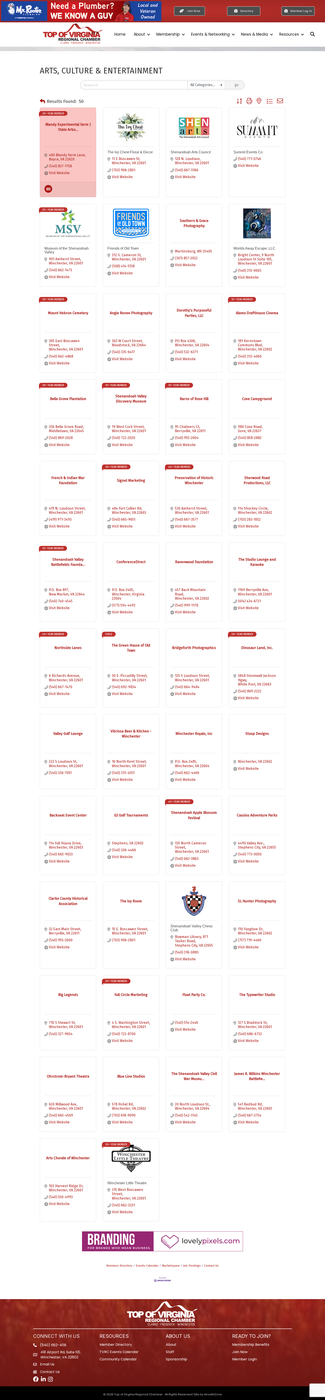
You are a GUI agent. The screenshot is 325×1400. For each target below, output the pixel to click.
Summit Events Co (248, 152)
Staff (170, 1351)
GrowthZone (213, 1394)
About (139, 34)
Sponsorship (176, 1359)
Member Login (244, 1359)
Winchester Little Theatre (127, 1183)
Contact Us (211, 1265)
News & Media (254, 34)
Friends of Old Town (123, 248)
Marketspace (171, 1265)
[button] (42, 101)
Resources (289, 34)
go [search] (237, 85)
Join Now (240, 1351)
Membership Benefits (250, 1344)
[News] (48, 191)
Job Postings (192, 1265)
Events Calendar (147, 1265)
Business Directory (119, 1265)
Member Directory (115, 1344)
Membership (168, 34)
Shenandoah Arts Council (190, 152)
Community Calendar (118, 1359)
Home (120, 34)
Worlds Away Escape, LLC (254, 248)
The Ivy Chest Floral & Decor (130, 152)
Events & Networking (210, 34)
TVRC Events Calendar (119, 1351)
